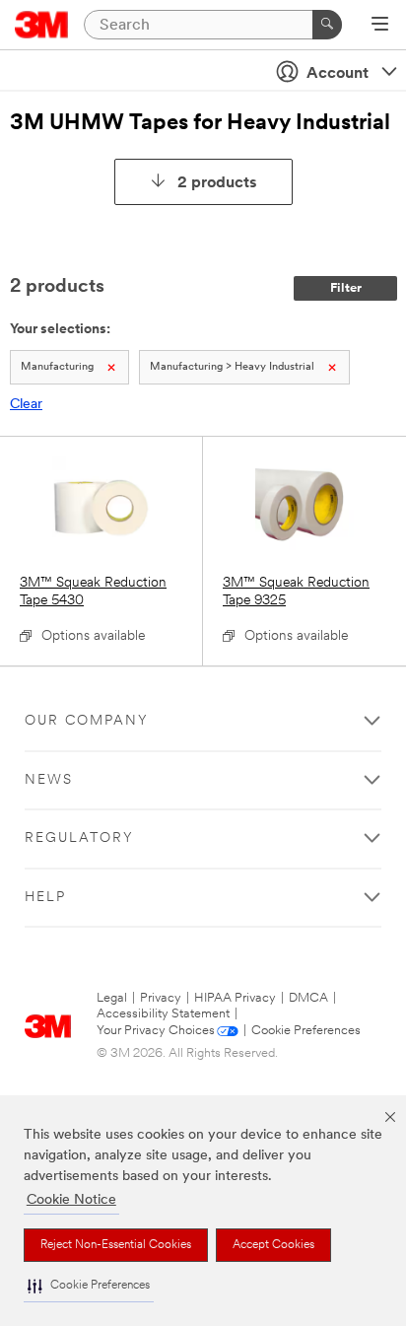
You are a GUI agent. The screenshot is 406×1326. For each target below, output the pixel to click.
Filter (346, 288)
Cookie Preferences (306, 1030)
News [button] (49, 780)
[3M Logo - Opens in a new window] (42, 24)
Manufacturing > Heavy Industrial (232, 367)
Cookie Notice (71, 1200)
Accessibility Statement (163, 1014)
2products (217, 183)
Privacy (160, 998)
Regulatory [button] (79, 838)
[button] (89, 1286)
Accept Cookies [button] (273, 1245)
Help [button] (45, 897)
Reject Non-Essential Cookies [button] (115, 1245)
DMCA (308, 998)
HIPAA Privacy (235, 998)
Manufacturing (57, 367)
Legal (112, 998)
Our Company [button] (87, 721)
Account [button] (337, 74)
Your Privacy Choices (156, 1030)
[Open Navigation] (380, 26)
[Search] (327, 24)
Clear (26, 404)
